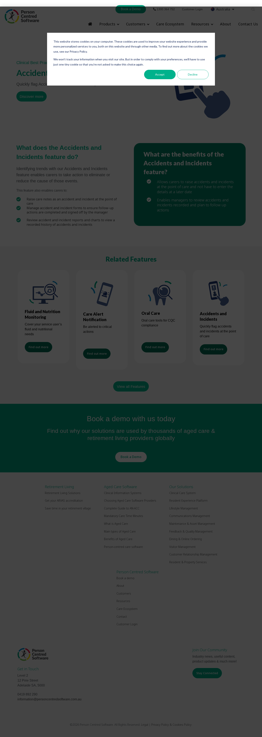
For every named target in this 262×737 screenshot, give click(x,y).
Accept (160, 74)
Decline (193, 74)
